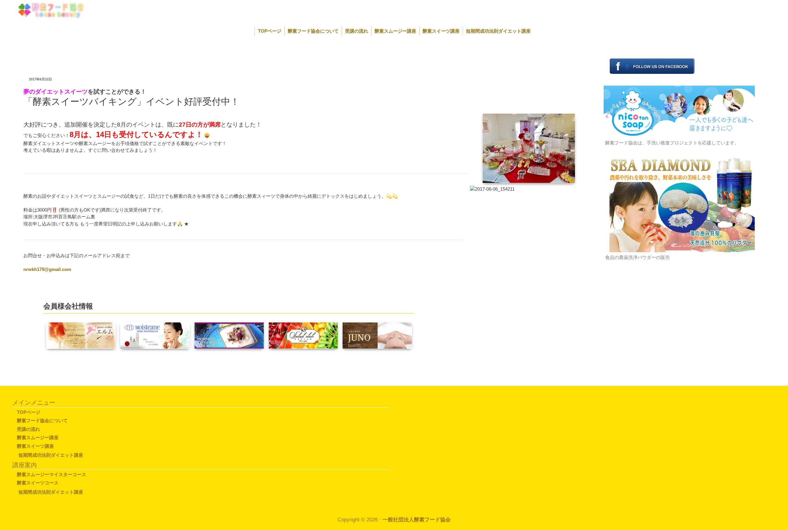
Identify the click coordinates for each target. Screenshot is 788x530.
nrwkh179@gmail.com (47, 269)
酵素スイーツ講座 (441, 31)
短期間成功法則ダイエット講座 (498, 31)
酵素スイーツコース (37, 482)
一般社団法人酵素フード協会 (417, 520)
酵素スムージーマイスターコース (51, 474)
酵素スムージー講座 (395, 31)
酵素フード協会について (313, 31)
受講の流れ (356, 31)
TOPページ (269, 31)
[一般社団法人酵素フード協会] (44, 9)
